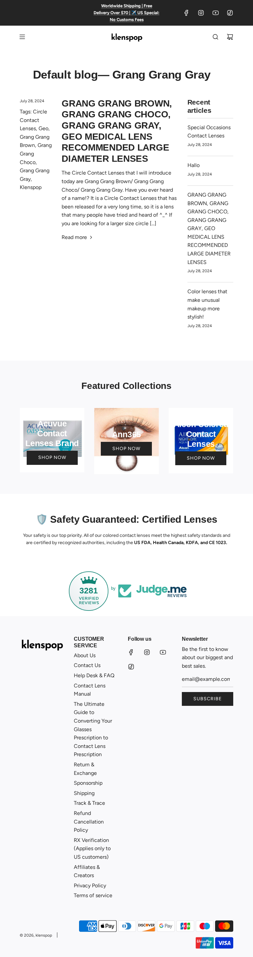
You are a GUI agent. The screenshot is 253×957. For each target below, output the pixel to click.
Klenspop (31, 187)
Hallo (193, 165)
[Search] (215, 37)
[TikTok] (230, 13)
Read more (74, 237)
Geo (43, 128)
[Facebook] (186, 13)
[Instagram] (201, 13)
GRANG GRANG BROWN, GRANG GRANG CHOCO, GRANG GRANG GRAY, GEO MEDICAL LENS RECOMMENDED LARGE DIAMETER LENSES (209, 228)
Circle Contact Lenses (33, 120)
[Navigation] (22, 37)
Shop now (52, 457)
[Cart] (230, 37)
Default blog (65, 74)
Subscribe (207, 699)
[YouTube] (215, 13)
